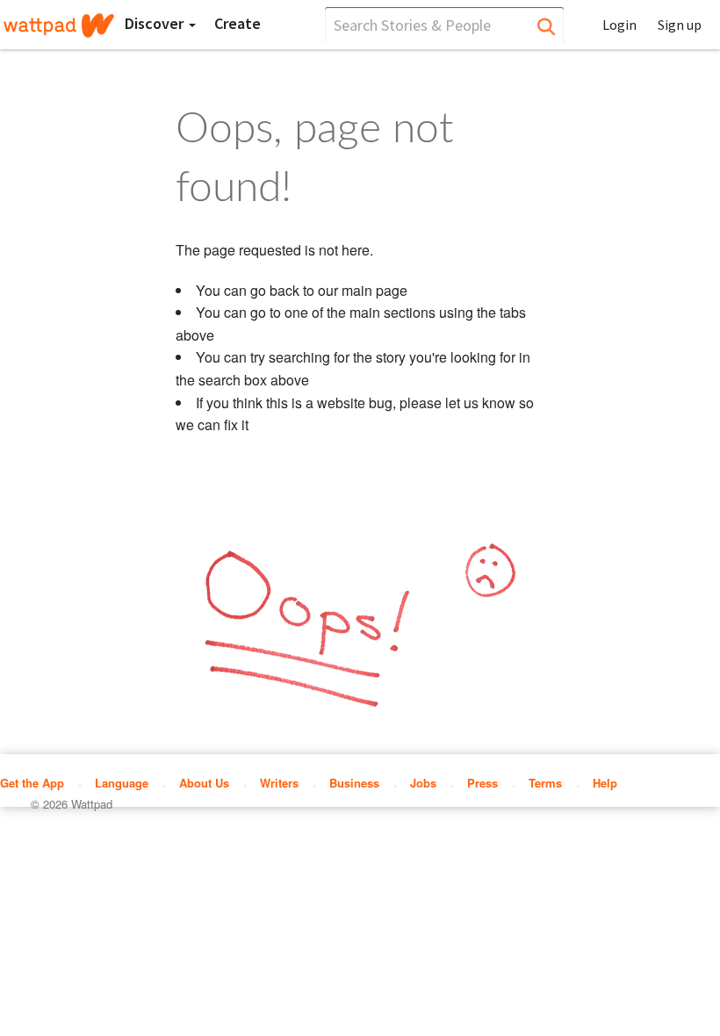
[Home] (59, 25)
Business (354, 782)
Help (605, 782)
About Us (204, 782)
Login (619, 24)
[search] (444, 25)
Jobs (423, 782)
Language (121, 782)
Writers (279, 782)
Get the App (32, 782)
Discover (156, 23)
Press (482, 782)
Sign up (680, 24)
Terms (545, 782)
